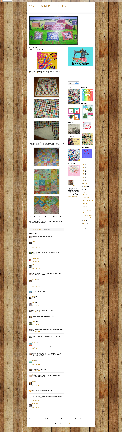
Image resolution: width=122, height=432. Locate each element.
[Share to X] (47, 229)
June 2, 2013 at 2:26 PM (36, 331)
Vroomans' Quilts (72, 185)
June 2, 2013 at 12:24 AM (36, 247)
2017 (84, 174)
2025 (84, 162)
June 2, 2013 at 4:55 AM (36, 261)
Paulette (33, 360)
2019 (84, 171)
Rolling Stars (85, 203)
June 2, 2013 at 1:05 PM (36, 318)
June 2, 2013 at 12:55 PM (36, 311)
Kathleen (33, 335)
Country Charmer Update (87, 215)
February (85, 223)
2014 (84, 179)
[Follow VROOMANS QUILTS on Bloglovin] (73, 84)
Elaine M (33, 302)
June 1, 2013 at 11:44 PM (36, 238)
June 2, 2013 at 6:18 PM (36, 357)
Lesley (33, 352)
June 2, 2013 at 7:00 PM (36, 378)
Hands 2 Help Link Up (87, 217)
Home (29, 13)
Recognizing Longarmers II (88, 200)
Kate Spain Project (86, 196)
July (84, 189)
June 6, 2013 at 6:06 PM (36, 400)
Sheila (33, 327)
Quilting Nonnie (35, 374)
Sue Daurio (34, 272)
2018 (84, 173)
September (85, 186)
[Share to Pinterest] (49, 229)
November (85, 183)
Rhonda (33, 296)
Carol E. (33, 367)
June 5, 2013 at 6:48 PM (36, 391)
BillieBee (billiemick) (35, 235)
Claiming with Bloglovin (87, 197)
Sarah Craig (34, 342)
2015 (84, 177)
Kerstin (33, 241)
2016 (84, 176)
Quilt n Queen (34, 279)
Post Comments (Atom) (38, 413)
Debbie (33, 381)
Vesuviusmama (35, 258)
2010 (84, 229)
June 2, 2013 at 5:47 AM (36, 286)
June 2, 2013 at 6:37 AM (36, 292)
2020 (84, 170)
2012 (84, 226)
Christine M (34, 321)
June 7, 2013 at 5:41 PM (36, 407)
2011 (84, 228)
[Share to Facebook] (48, 229)
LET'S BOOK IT (36, 13)
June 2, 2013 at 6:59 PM (36, 370)
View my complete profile (72, 196)
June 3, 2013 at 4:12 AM (36, 385)
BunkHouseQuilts (35, 403)
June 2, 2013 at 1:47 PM (36, 324)
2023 (84, 165)
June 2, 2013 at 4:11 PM (36, 339)
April (33, 308)
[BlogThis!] (46, 229)
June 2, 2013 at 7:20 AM (36, 305)
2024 (84, 164)
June (84, 190)
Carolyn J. (34, 315)
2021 (84, 168)
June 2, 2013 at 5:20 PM (36, 348)
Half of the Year (86, 199)
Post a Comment (34, 409)
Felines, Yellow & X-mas (87, 214)
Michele (33, 395)
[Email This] (45, 229)
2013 (84, 180)
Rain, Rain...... (85, 206)
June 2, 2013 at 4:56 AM (36, 268)
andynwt (63, 423)
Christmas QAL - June (87, 212)
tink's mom (34, 264)
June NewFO (85, 194)
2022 (84, 167)
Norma (33, 388)
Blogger (70, 423)
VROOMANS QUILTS (47, 6)
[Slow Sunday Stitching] (87, 129)
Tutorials (42, 13)
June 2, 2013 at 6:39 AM (36, 299)
